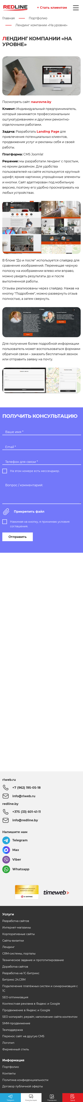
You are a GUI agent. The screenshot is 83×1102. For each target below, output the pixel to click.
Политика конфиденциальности (25, 1080)
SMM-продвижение (16, 1023)
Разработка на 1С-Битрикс (20, 973)
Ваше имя (14, 432)
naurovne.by (41, 102)
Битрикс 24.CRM (13, 979)
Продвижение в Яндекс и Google (26, 1010)
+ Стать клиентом (52, 7)
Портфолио (10, 1067)
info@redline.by (25, 820)
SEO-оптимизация (15, 997)
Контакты (9, 1073)
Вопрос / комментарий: (24, 485)
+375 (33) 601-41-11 (26, 812)
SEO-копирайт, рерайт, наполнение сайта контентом (39, 1017)
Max (15, 850)
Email (10, 447)
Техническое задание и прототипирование (33, 960)
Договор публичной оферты (22, 1086)
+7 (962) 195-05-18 (26, 787)
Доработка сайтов (15, 966)
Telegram (20, 840)
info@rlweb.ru (23, 796)
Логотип (8, 1043)
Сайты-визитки (13, 940)
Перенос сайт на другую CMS (23, 1036)
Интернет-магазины (16, 927)
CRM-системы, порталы (19, 953)
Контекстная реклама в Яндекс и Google (31, 1003)
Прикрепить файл (29, 511)
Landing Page (48, 131)
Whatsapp (20, 869)
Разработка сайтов (15, 921)
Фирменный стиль (15, 1049)
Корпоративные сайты (18, 934)
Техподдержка (12, 1030)
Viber (16, 859)
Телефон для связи (21, 462)
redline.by (10, 804)
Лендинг (8, 947)
